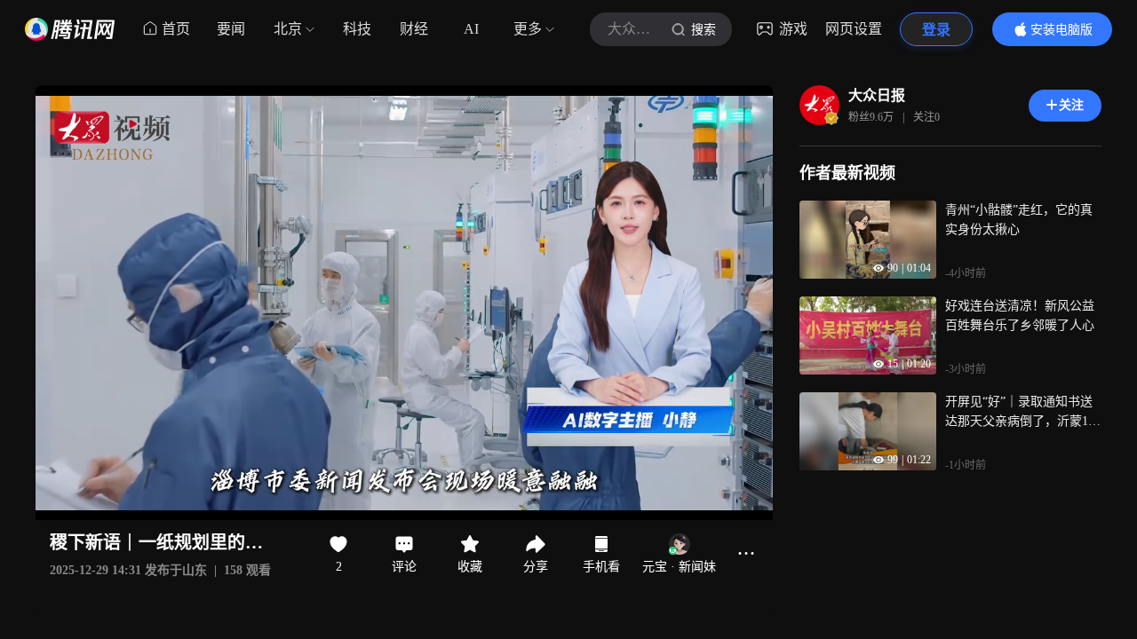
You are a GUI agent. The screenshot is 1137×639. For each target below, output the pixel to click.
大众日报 (876, 95)
